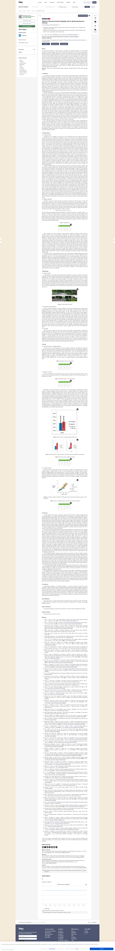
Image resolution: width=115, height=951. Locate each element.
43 (73, 240)
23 (73, 112)
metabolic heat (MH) (68, 68)
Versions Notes (64, 44)
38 (47, 189)
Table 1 (57, 217)
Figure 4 (44, 477)
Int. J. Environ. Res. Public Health (25, 922)
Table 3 (50, 376)
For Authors (60, 931)
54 (86, 404)
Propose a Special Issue (26, 26)
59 (84, 561)
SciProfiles (73, 937)
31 (54, 168)
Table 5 (45, 469)
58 (81, 550)
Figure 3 (79, 405)
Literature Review (23, 63)
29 (50, 164)
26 (50, 125)
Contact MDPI (47, 935)
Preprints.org (73, 934)
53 (86, 401)
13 (46, 101)
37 (82, 188)
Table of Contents (23, 58)
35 (49, 176)
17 (75, 104)
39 (61, 528)
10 (43, 101)
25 (72, 119)
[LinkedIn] (48, 847)
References (22, 74)
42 (73, 215)
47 (46, 265)
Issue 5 (33, 10)
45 (47, 252)
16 (74, 104)
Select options (22, 936)
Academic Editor (22, 32)
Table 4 (70, 405)
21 (77, 108)
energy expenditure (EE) (58, 68)
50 (57, 321)
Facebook (86, 932)
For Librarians (60, 935)
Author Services (60, 2)
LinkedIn (86, 931)
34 (84, 175)
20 (80, 105)
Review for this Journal (27, 23)
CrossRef (73, 620)
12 (45, 101)
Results (21, 65)
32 (61, 169)
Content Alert (93, 922)
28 (49, 164)
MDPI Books (73, 932)
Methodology (22, 64)
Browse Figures (55, 44)
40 (71, 206)
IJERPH (24, 10)
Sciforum (73, 931)
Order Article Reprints (83, 15)
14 (45, 103)
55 (54, 545)
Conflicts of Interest (23, 72)
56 (55, 545)
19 (78, 104)
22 (77, 109)
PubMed (79, 623)
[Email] (43, 847)
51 (79, 334)
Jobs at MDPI (47, 937)
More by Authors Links (23, 42)
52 (52, 337)
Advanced (93, 6)
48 (58, 267)
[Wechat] (52, 847)
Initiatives (68, 2)
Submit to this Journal (27, 20)
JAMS (72, 940)
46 (68, 253)
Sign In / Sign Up (87, 2)
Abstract (21, 60)
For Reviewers (61, 932)
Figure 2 (74, 405)
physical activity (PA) (78, 68)
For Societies (60, 938)
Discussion (22, 67)
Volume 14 (29, 10)
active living (49, 68)
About (74, 2)
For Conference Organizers (63, 940)
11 (44, 101)
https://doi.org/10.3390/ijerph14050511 (70, 34)
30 (86, 167)
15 (67, 103)
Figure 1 (63, 284)
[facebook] (50, 847)
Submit (94, 2)
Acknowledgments (23, 70)
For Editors (60, 934)
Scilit (76, 620)
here (48, 871)
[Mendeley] (56, 847)
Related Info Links (22, 39)
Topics (45, 2)
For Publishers (61, 937)
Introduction (22, 61)
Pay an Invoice (48, 932)
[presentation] (45, 357)
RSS (89, 922)
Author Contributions (23, 71)
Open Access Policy (49, 934)
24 (74, 112)
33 (65, 175)
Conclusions (22, 68)
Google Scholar (67, 620)
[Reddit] (54, 847)
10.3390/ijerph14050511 (40, 10)
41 (63, 208)
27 (67, 139)
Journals (40, 2)
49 (56, 281)
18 (77, 104)
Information (52, 2)
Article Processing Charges (50, 931)
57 (55, 546)
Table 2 (48, 353)
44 (64, 244)
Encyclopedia (73, 938)
